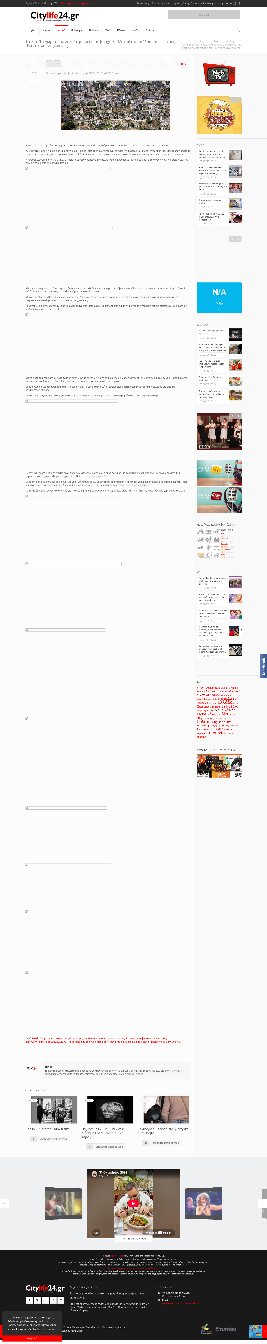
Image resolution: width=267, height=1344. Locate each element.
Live (223, 687)
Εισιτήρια (212, 703)
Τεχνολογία (232, 725)
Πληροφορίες (205, 718)
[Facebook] (222, 3)
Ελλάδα (225, 702)
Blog (216, 41)
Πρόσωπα (225, 722)
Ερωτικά (224, 539)
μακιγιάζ (229, 733)
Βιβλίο (200, 699)
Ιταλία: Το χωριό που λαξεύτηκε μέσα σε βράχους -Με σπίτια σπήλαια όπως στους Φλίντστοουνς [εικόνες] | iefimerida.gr (100, 1038)
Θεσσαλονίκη (218, 706)
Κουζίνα (200, 711)
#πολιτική (203, 687)
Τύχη (223, 555)
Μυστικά (216, 714)
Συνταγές (213, 726)
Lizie (228, 688)
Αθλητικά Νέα (206, 695)
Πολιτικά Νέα (221, 718)
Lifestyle (215, 687)
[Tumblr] (239, 3)
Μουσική (204, 714)
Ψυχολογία (201, 733)
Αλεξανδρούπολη (224, 695)
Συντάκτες (143, 3)
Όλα (186, 64)
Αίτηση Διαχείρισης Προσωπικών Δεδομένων (193, 3)
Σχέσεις (221, 725)
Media (234, 687)
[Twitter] (227, 3)
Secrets (201, 691)
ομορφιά (201, 736)
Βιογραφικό (209, 699)
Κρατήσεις (209, 710)
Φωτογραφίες (229, 729)
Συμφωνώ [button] (32, 1338)
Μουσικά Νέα (225, 710)
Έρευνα (224, 691)
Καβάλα (232, 706)
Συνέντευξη (203, 725)
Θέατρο (203, 706)
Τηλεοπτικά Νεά (206, 729)
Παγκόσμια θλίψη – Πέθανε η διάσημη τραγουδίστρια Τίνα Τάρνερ (103, 1133)
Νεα (226, 714)
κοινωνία (216, 732)
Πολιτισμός (207, 721)
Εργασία (224, 544)
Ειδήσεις (202, 703)
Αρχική (203, 41)
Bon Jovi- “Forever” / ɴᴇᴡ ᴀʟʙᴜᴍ (47, 1129)
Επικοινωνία (158, 3)
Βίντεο (237, 695)
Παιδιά (232, 715)
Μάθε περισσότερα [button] (43, 1329)
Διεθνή (230, 41)
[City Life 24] (55, 16)
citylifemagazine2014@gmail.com (76, 3)
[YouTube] (231, 3)
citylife (74, 73)
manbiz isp (77, 1330)
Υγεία (223, 534)
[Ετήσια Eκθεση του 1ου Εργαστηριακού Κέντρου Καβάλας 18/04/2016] (258, 1331)
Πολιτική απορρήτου (113, 1327)
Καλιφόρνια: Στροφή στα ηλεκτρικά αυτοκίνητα (163, 1131)
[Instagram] (235, 3)
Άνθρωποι (212, 691)
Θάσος (235, 703)
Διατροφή (221, 698)
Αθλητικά (234, 691)
